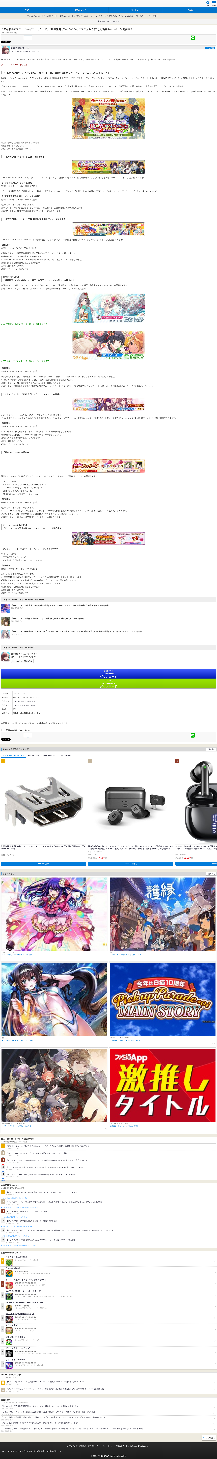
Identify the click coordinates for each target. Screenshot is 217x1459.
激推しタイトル (113, 21)
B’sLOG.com (143, 1446)
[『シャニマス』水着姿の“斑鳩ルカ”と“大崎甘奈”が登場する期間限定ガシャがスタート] (43, 625)
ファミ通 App (9, 4)
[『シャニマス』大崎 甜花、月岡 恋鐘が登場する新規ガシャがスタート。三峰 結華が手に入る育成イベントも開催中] (55, 612)
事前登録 (101, 21)
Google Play (108, 683)
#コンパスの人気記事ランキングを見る (15, 1198)
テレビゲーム (66, 755)
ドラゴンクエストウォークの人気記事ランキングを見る (20, 1207)
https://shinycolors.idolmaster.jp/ (24, 701)
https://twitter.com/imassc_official (24, 705)
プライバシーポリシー (105, 1446)
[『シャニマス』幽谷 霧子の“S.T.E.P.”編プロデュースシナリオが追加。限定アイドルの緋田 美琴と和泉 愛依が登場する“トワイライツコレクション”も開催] (71, 638)
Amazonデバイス (50, 755)
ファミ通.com (131, 1446)
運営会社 (91, 1446)
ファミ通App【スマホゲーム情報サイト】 (42, 16)
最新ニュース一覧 (66, 16)
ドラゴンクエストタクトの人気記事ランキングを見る (20, 1245)
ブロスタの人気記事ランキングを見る (15, 1217)
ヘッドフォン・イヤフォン (13, 755)
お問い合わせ (72, 1446)
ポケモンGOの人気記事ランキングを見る (16, 1236)
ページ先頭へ (210, 1438)
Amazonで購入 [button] (43, 863)
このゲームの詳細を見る (23, 661)
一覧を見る (211, 749)
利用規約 (82, 1446)
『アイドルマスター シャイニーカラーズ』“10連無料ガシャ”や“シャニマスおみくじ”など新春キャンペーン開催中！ (117, 16)
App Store (108, 674)
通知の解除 (120, 1446)
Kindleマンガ (33, 755)
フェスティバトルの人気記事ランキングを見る (17, 1226)
